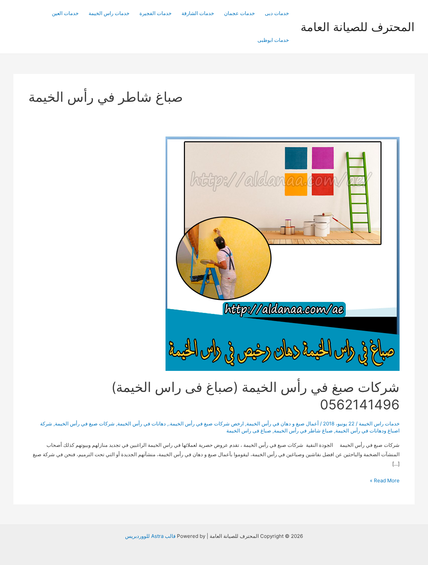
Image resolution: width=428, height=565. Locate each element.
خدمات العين (65, 13)
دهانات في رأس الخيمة (141, 423)
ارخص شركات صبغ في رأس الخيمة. (206, 423)
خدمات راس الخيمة (109, 13)
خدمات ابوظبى (273, 40)
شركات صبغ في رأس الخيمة (85, 423)
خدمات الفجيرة (155, 13)
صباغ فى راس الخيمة (248, 430)
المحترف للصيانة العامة (358, 27)
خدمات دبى (277, 13)
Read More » (385, 481)
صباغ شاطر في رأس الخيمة (303, 430)
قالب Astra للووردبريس (150, 536)
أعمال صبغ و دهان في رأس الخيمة (282, 423)
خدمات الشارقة (198, 13)
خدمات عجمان (239, 13)
